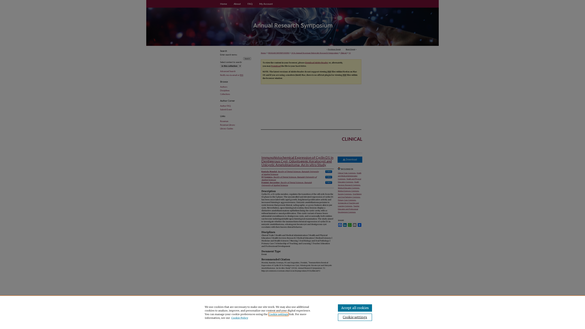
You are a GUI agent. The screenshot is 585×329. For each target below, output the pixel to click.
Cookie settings (278, 314)
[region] (292, 312)
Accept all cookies (355, 308)
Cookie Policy (239, 317)
